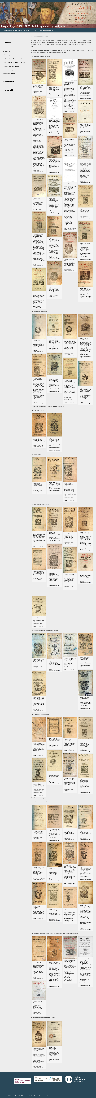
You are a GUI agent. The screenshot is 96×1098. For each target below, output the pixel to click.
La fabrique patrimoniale (44, 30)
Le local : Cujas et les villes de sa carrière (14, 62)
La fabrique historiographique (12, 30)
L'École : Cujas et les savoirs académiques (14, 55)
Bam (53, 1095)
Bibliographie (8, 90)
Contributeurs (8, 81)
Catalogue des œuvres (9, 73)
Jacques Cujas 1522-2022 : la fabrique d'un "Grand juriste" (24, 1095)
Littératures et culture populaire (11, 66)
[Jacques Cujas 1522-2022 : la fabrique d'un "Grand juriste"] (48, 15)
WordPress (47, 1095)
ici (59, 95)
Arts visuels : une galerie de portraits (13, 70)
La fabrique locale (29, 30)
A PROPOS (7, 43)
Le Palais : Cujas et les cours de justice (13, 59)
